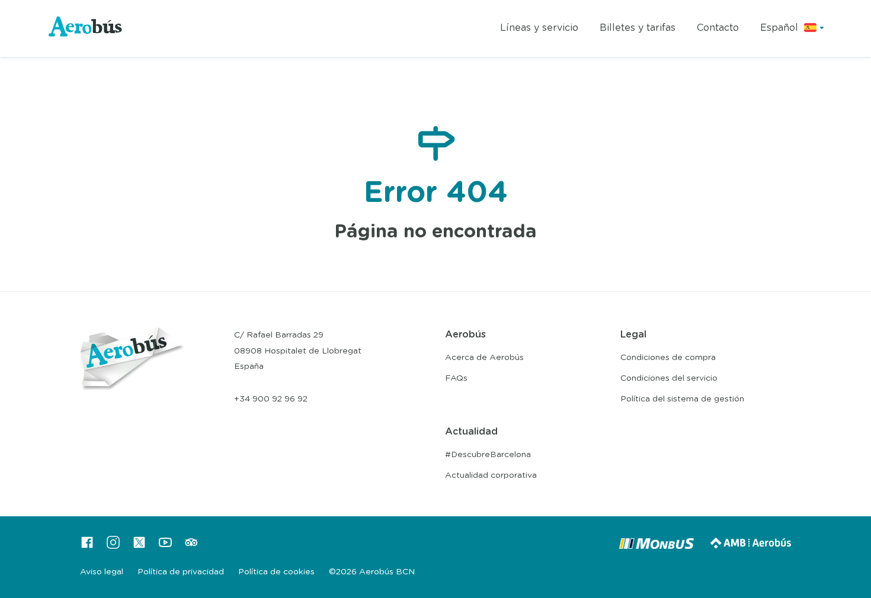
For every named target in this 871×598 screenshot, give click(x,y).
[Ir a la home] (86, 28)
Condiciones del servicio (669, 378)
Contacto (718, 28)
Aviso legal (101, 572)
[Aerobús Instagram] (113, 546)
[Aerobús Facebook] (87, 546)
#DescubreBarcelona (488, 455)
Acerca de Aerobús (484, 357)
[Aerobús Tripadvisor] (191, 546)
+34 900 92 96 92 (271, 399)
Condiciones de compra (668, 357)
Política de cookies (276, 572)
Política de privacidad (180, 572)
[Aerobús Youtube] (165, 546)
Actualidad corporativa (491, 475)
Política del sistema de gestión (682, 399)
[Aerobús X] (139, 546)
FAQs (456, 378)
